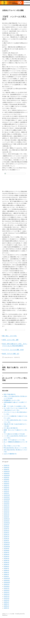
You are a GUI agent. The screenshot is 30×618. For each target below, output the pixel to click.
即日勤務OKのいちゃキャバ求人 (12, 400)
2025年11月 (6, 473)
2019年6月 (6, 602)
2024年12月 (7, 495)
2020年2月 (6, 598)
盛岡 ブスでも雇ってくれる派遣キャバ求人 (15, 406)
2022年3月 (6, 560)
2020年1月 (6, 600)
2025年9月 (6, 477)
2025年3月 (6, 489)
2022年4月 (6, 558)
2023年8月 (6, 527)
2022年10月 (7, 546)
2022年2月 (6, 562)
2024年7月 (6, 505)
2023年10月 (7, 523)
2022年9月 (6, 548)
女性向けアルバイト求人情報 (13, 10)
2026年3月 (6, 465)
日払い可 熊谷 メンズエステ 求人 (12, 446)
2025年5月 (6, 485)
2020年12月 (7, 578)
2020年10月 (7, 582)
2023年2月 (6, 538)
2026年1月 (6, 469)
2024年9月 (6, 501)
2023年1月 (6, 540)
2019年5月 (6, 604)
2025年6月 (6, 483)
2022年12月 (7, 542)
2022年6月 (6, 554)
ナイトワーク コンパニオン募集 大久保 (13, 349)
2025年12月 (7, 471)
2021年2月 (6, 574)
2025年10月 (7, 475)
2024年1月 (6, 517)
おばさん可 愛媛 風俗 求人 (10, 453)
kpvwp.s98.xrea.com (9, 357)
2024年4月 (6, 511)
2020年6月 (6, 590)
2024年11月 (7, 497)
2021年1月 (6, 576)
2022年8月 (6, 550)
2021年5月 (6, 568)
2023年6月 (6, 531)
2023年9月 (6, 525)
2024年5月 (6, 509)
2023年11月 (6, 521)
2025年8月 (6, 479)
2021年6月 (6, 566)
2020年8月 (6, 586)
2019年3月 (6, 608)
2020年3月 (6, 596)
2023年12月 (7, 519)
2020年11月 (7, 580)
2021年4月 (6, 570)
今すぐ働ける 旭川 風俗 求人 (11, 428)
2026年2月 (6, 467)
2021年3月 (6, 572)
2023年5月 (6, 533)
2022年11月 (6, 544)
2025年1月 (6, 493)
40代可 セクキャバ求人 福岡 (10, 339)
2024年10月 (7, 499)
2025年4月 (6, 487)
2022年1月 (6, 564)
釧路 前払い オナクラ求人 (9, 335)
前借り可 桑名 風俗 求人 (10, 394)
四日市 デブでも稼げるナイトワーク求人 (14, 440)
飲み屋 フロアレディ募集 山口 (10, 353)
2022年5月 (6, 556)
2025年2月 (6, 491)
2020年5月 (6, 592)
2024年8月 (6, 503)
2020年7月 (6, 588)
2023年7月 (6, 529)
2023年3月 (6, 536)
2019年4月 (6, 606)
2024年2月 (6, 515)
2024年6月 (6, 507)
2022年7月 (6, 552)
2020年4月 (6, 594)
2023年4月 (6, 534)
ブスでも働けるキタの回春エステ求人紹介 (14, 434)
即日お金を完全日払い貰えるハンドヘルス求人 (15, 448)
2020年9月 (6, 584)
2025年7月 (6, 481)
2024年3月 (6, 513)
